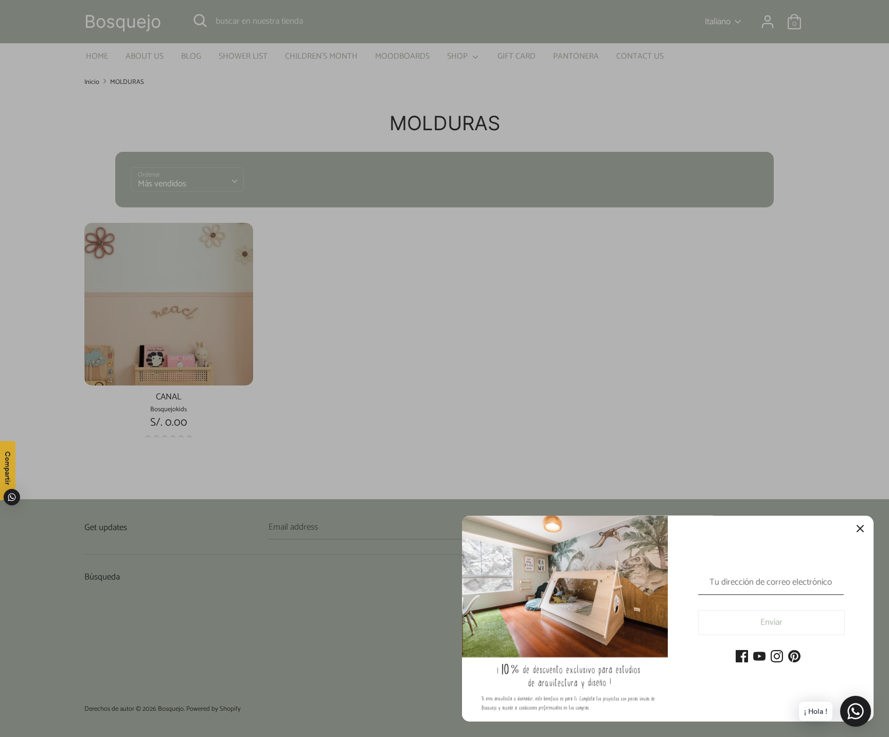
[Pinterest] (794, 657)
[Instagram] (777, 657)
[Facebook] (742, 657)
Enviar (771, 622)
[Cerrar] (860, 529)
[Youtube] (759, 657)
